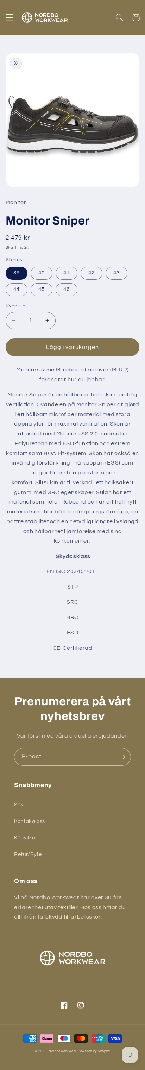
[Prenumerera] (122, 756)
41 (66, 272)
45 (41, 289)
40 (41, 272)
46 (66, 289)
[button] (9, 17)
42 (91, 272)
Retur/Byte (28, 854)
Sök (19, 805)
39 (16, 272)
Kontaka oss (29, 821)
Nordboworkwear (63, 1051)
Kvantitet (16, 306)
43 (116, 272)
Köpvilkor (25, 838)
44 (16, 289)
